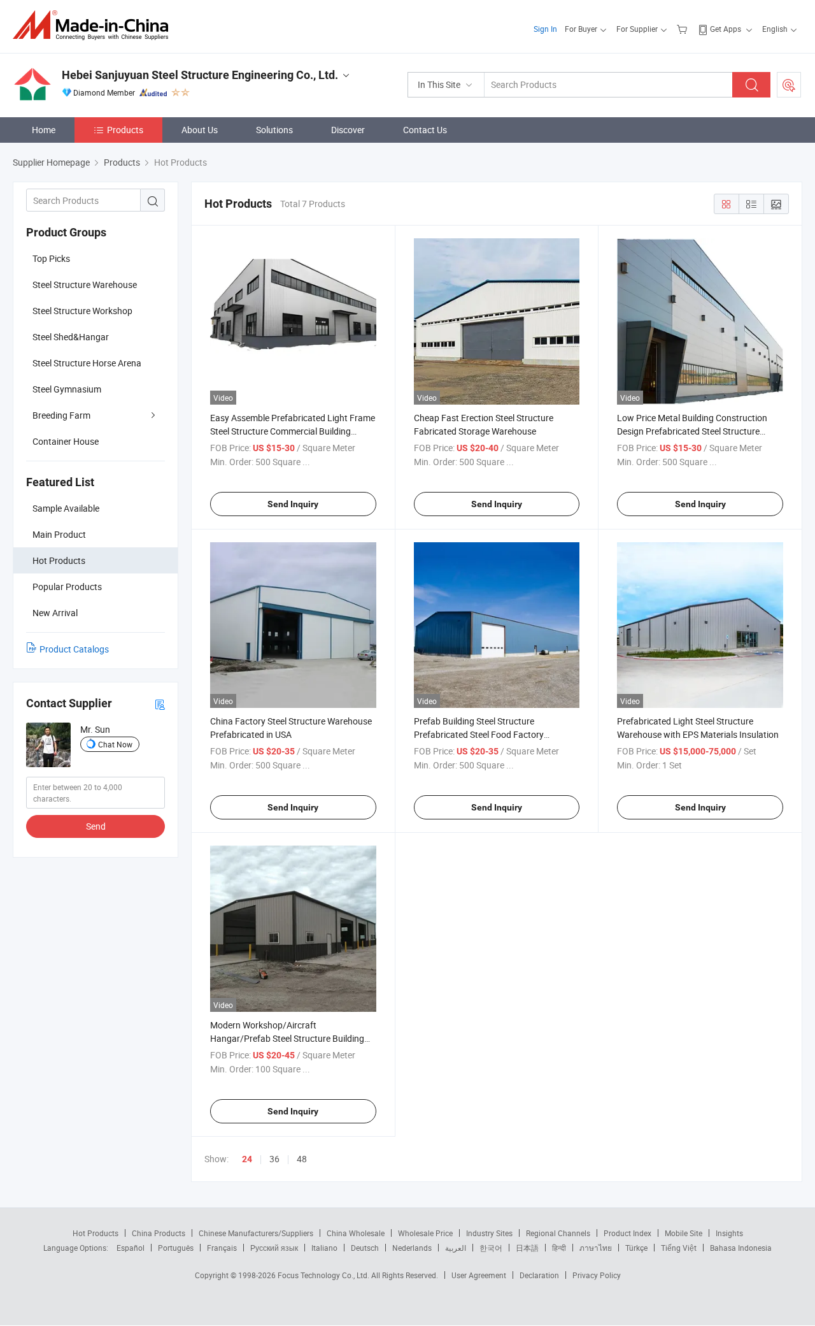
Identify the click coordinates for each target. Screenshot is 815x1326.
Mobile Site (683, 1233)
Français (222, 1248)
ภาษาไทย (595, 1248)
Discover (348, 130)
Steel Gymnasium (66, 389)
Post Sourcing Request (789, 84)
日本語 (527, 1248)
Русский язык (274, 1248)
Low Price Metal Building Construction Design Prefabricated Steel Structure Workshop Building (692, 431)
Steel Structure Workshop (82, 311)
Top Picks (51, 258)
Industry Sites (489, 1233)
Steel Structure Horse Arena (86, 363)
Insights (729, 1233)
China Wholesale (356, 1233)
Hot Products (95, 1233)
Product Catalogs (74, 649)
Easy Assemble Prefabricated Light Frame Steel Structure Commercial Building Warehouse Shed (292, 431)
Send (96, 826)
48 (302, 1159)
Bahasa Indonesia (741, 1248)
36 (274, 1159)
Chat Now (115, 744)
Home (43, 130)
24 (247, 1159)
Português (176, 1248)
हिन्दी (559, 1248)
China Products (158, 1233)
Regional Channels (558, 1233)
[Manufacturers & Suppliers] (94, 25)
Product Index (627, 1233)
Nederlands (412, 1248)
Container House (65, 441)
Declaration (539, 1275)
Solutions (274, 130)
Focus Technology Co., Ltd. (324, 1275)
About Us (199, 130)
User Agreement (478, 1275)
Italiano (324, 1248)
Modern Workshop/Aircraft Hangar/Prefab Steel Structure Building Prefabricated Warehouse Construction (287, 1038)
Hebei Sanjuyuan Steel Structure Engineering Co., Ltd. (200, 75)
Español (131, 1248)
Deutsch (365, 1248)
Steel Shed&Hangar (70, 337)
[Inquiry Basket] (683, 29)
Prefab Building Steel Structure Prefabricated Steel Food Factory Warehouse (479, 734)
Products (125, 130)
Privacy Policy (596, 1275)
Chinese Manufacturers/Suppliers (256, 1233)
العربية (455, 1248)
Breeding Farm (61, 415)
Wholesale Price (425, 1233)
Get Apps (725, 29)
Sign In (545, 29)
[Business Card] (160, 703)
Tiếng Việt (679, 1248)
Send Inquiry (292, 504)
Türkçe (636, 1248)
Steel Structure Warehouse (84, 284)
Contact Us (425, 130)
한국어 (490, 1248)
